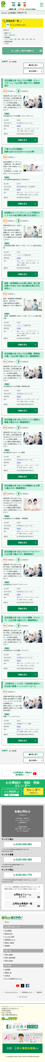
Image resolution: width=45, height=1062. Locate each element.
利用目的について (27, 992)
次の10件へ (33, 71)
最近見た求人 (33, 65)
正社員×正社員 (6, 1010)
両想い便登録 (9, 954)
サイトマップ (23, 996)
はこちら (22, 773)
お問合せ (7, 975)
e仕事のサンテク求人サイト (10, 1008)
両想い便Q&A (9, 961)
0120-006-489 (24, 859)
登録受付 (7, 945)
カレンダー (33, 791)
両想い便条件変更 (10, 957)
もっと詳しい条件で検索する (22, 51)
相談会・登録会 (9, 942)
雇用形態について (10, 940)
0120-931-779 (24, 874)
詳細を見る (22, 140)
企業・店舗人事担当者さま (9, 1014)
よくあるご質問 (9, 937)
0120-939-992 (24, 844)
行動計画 (39, 992)
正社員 (19, 126)
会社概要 (7, 969)
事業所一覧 (8, 972)
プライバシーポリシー (11, 992)
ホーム (7, 922)
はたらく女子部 (6, 1012)
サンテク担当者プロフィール (13, 978)
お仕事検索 (8, 930)
